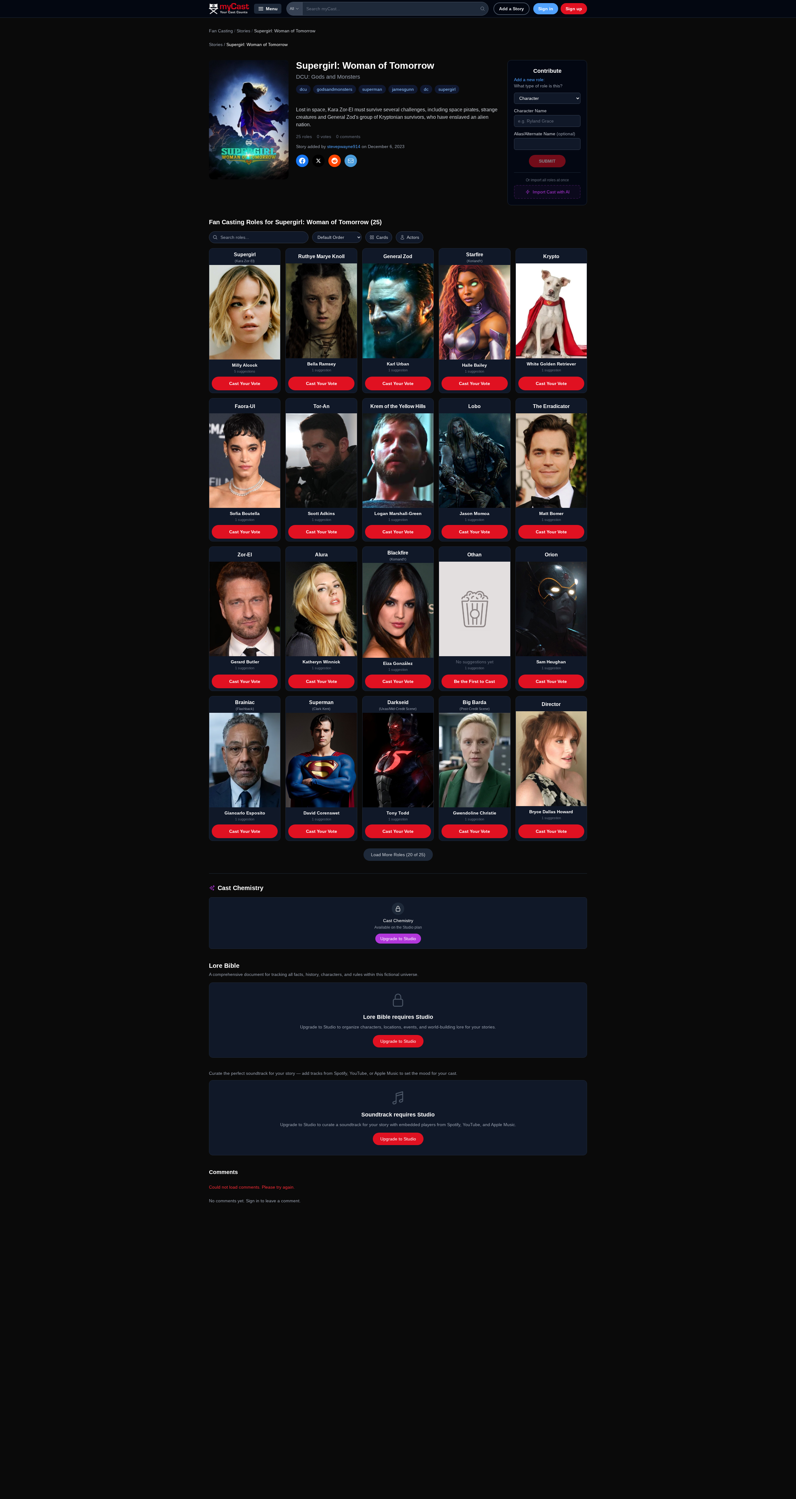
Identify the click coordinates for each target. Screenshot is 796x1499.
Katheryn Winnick (321, 661)
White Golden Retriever (551, 363)
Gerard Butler (245, 661)
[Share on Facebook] (302, 161)
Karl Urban (398, 363)
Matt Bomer (551, 513)
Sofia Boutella (245, 513)
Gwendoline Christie (474, 812)
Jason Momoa (474, 513)
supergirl (447, 89)
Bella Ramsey (321, 363)
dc (426, 89)
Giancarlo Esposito (244, 812)
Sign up (574, 8)
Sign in (545, 8)
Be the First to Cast (474, 681)
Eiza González (398, 663)
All (292, 9)
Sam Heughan (551, 661)
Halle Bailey (474, 365)
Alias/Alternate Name (544, 133)
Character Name (530, 110)
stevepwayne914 (343, 146)
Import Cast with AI (551, 191)
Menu (272, 8)
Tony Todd (397, 812)
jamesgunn (403, 89)
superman (372, 89)
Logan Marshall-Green (398, 513)
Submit (547, 161)
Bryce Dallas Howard (551, 811)
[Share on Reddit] (334, 161)
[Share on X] (318, 161)
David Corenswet (321, 812)
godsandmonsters (334, 89)
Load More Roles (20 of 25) (398, 854)
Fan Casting (221, 30)
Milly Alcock (244, 365)
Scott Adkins (321, 513)
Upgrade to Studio (398, 938)
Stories (243, 30)
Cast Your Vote (244, 383)
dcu (303, 89)
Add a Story (511, 8)
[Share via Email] (351, 161)
